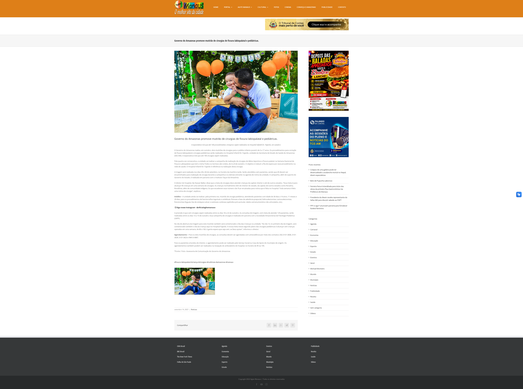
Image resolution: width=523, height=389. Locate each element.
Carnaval (313, 229)
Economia (314, 235)
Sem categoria (316, 308)
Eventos (313, 257)
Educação (314, 240)
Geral (312, 263)
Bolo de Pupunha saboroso (321, 181)
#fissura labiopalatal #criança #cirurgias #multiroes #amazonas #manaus (203, 262)
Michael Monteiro (317, 268)
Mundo (313, 274)
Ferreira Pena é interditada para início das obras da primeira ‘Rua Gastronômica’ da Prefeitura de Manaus (327, 189)
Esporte (313, 246)
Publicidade (315, 291)
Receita (313, 296)
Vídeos (313, 313)
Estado (313, 252)
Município (314, 280)
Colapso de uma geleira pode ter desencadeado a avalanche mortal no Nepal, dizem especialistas (328, 172)
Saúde (312, 302)
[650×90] (307, 19)
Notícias (194, 309)
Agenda (313, 224)
